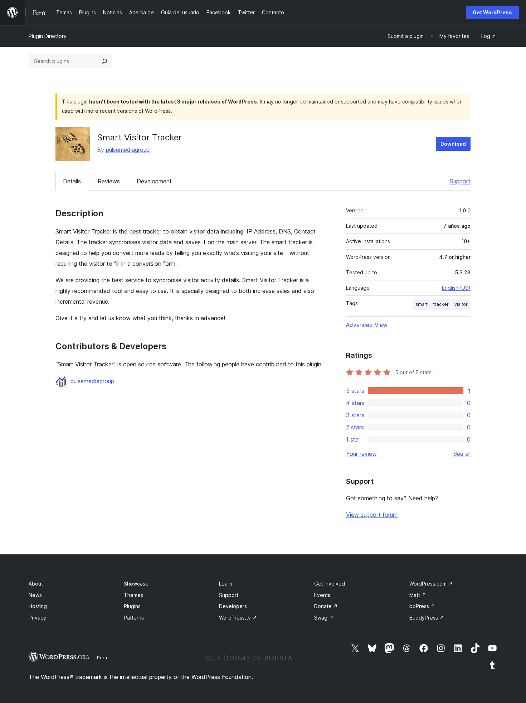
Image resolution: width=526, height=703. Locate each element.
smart (421, 304)
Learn (225, 584)
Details (72, 181)
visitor (461, 304)
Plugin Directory (48, 36)
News (35, 595)
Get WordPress (492, 12)
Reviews (109, 181)
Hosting (38, 606)
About (36, 584)
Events (322, 595)
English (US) (456, 288)
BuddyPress (426, 618)
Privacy (37, 618)
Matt (417, 595)
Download (453, 144)
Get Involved (329, 584)
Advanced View (367, 324)
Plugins (132, 606)
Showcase (136, 584)
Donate (326, 606)
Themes (133, 595)
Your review (361, 453)
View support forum (372, 514)
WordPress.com (431, 584)
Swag (323, 618)
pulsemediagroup (128, 149)
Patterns (134, 618)
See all (462, 453)
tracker (441, 304)
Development (154, 181)
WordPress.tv (238, 618)
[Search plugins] (104, 61)
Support (460, 181)
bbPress (422, 606)
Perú (102, 657)
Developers (233, 606)
